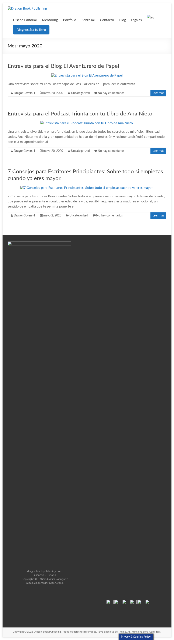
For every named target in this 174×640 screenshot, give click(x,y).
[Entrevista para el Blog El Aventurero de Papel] (87, 75)
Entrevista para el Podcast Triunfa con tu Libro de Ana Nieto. (81, 114)
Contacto (107, 20)
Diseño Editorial (25, 20)
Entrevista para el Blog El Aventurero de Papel (63, 66)
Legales (136, 20)
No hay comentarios (111, 93)
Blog (122, 20)
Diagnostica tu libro (31, 29)
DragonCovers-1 (24, 93)
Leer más (158, 93)
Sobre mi (88, 20)
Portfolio (69, 20)
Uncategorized (80, 93)
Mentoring (50, 20)
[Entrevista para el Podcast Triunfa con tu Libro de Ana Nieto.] (87, 123)
